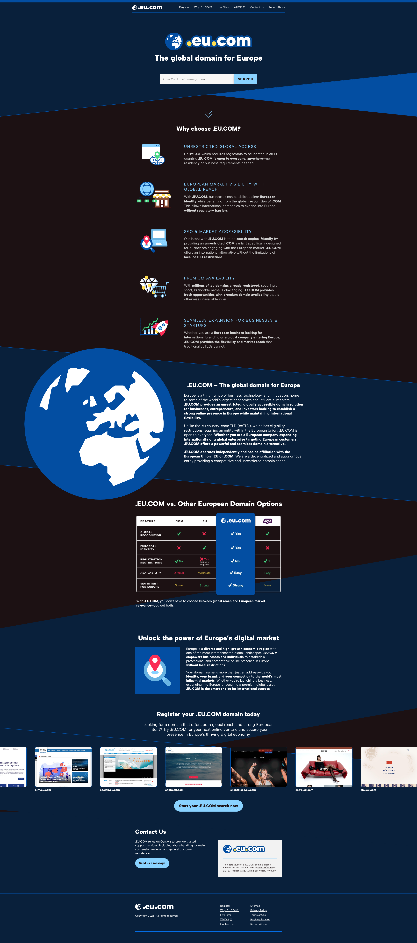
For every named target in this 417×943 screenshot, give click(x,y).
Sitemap (255, 905)
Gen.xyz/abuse (265, 867)
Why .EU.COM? (203, 7)
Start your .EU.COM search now (208, 805)
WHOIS (238, 7)
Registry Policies (260, 919)
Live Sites (223, 7)
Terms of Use (258, 914)
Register (184, 7)
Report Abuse (277, 7)
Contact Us (257, 7)
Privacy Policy (258, 910)
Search (245, 79)
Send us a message (152, 863)
